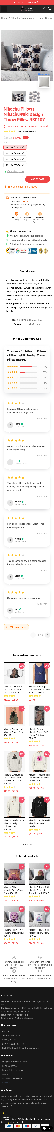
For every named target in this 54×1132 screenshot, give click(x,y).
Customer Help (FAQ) (12, 1078)
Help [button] (48, 1128)
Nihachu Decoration (21, 18)
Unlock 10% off (6, 1118)
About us (6, 1031)
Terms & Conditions (11, 1035)
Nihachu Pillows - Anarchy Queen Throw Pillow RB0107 (14, 890)
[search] (45, 9)
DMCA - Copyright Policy (13, 1044)
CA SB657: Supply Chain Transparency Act (21, 1048)
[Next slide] (48, 56)
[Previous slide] (6, 56)
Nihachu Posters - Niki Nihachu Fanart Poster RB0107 (14, 732)
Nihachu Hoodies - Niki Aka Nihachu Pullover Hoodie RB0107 (39, 778)
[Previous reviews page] (33, 635)
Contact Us (7, 1074)
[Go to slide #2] (35, 96)
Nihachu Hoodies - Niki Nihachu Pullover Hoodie (39, 823)
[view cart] (50, 9)
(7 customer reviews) (26, 132)
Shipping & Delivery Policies (14, 1062)
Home (4, 18)
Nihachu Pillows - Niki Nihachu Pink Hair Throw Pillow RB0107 (39, 890)
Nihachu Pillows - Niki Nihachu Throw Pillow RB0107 (14, 933)
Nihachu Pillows (43, 18)
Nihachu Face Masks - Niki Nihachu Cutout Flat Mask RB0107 (14, 689)
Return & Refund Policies (13, 1070)
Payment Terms (9, 1066)
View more (27, 844)
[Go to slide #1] (19, 96)
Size (6, 142)
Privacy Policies (9, 1039)
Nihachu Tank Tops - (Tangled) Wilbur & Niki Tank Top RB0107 (39, 689)
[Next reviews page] (47, 635)
